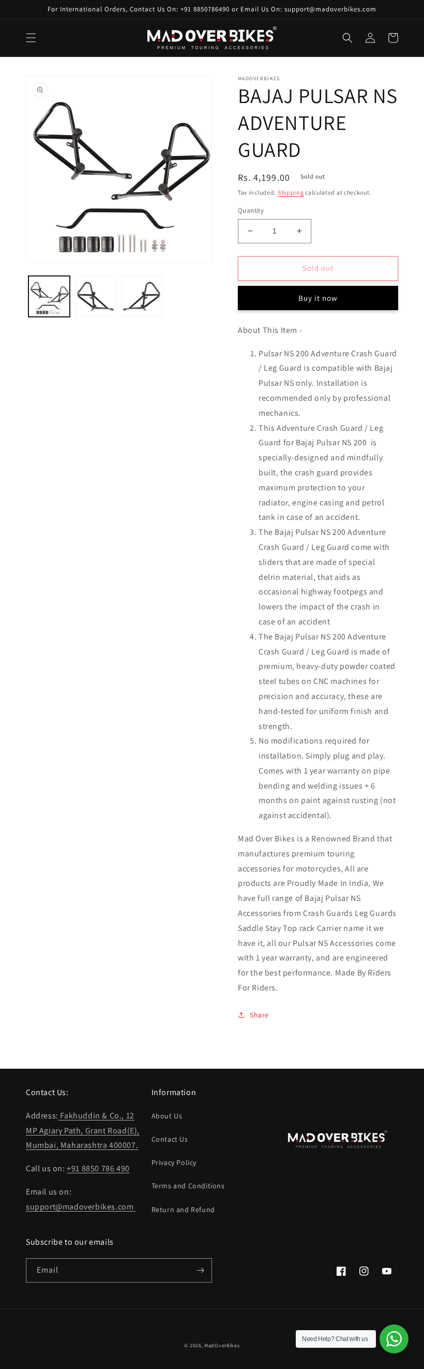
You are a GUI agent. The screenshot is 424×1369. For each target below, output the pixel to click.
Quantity (251, 210)
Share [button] (259, 1015)
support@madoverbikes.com (80, 1206)
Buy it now (318, 298)
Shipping (291, 192)
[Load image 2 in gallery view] (95, 296)
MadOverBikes (221, 1345)
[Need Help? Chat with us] (394, 1338)
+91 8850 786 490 (98, 1168)
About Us (167, 1115)
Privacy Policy (174, 1162)
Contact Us (170, 1139)
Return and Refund (183, 1209)
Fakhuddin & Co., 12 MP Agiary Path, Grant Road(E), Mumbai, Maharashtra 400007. (83, 1130)
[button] (31, 37)
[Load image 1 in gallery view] (49, 296)
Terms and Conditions (188, 1185)
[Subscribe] (200, 1270)
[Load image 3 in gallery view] (141, 296)
